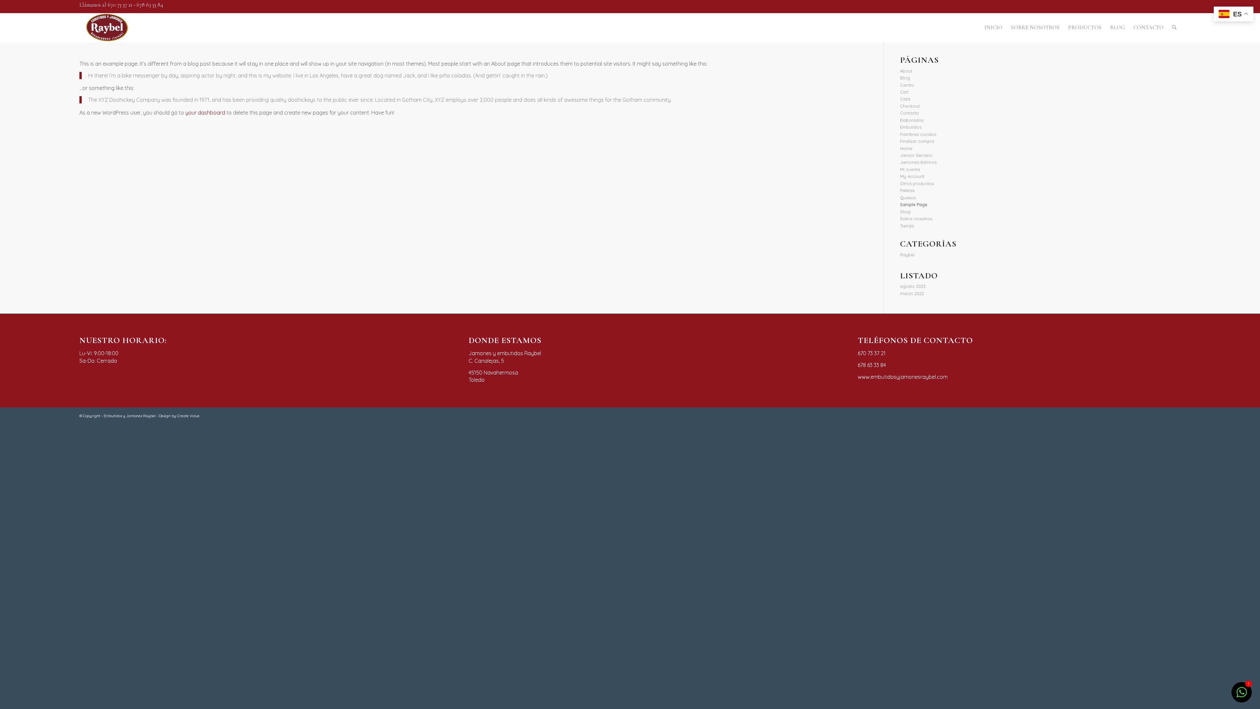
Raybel (907, 254)
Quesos (908, 197)
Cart (904, 92)
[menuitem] (993, 27)
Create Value (188, 416)
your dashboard (205, 112)
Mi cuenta (910, 169)
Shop (905, 211)
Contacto (909, 113)
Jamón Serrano (916, 155)
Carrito (907, 85)
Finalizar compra (917, 141)
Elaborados (911, 120)
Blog (905, 77)
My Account (912, 176)
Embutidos (910, 127)
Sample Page (913, 204)
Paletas (907, 190)
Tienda (907, 225)
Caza (905, 98)
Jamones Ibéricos (918, 162)
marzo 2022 (912, 293)
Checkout (910, 106)
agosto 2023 (913, 286)
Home (906, 148)
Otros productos (917, 183)
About (906, 71)
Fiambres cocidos (918, 134)
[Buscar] (1174, 27)
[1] (1241, 695)
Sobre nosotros (916, 218)
